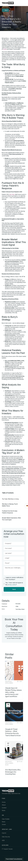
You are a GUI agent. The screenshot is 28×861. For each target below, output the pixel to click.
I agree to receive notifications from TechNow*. (14, 578)
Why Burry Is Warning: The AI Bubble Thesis (10, 505)
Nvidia (4, 49)
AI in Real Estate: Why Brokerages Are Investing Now (13, 772)
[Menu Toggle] (25, 3)
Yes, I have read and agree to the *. (14, 583)
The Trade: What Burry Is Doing (10, 499)
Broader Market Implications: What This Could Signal (11, 518)
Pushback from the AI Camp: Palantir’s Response (9, 512)
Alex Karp (11, 194)
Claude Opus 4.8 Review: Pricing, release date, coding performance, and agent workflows (13, 692)
